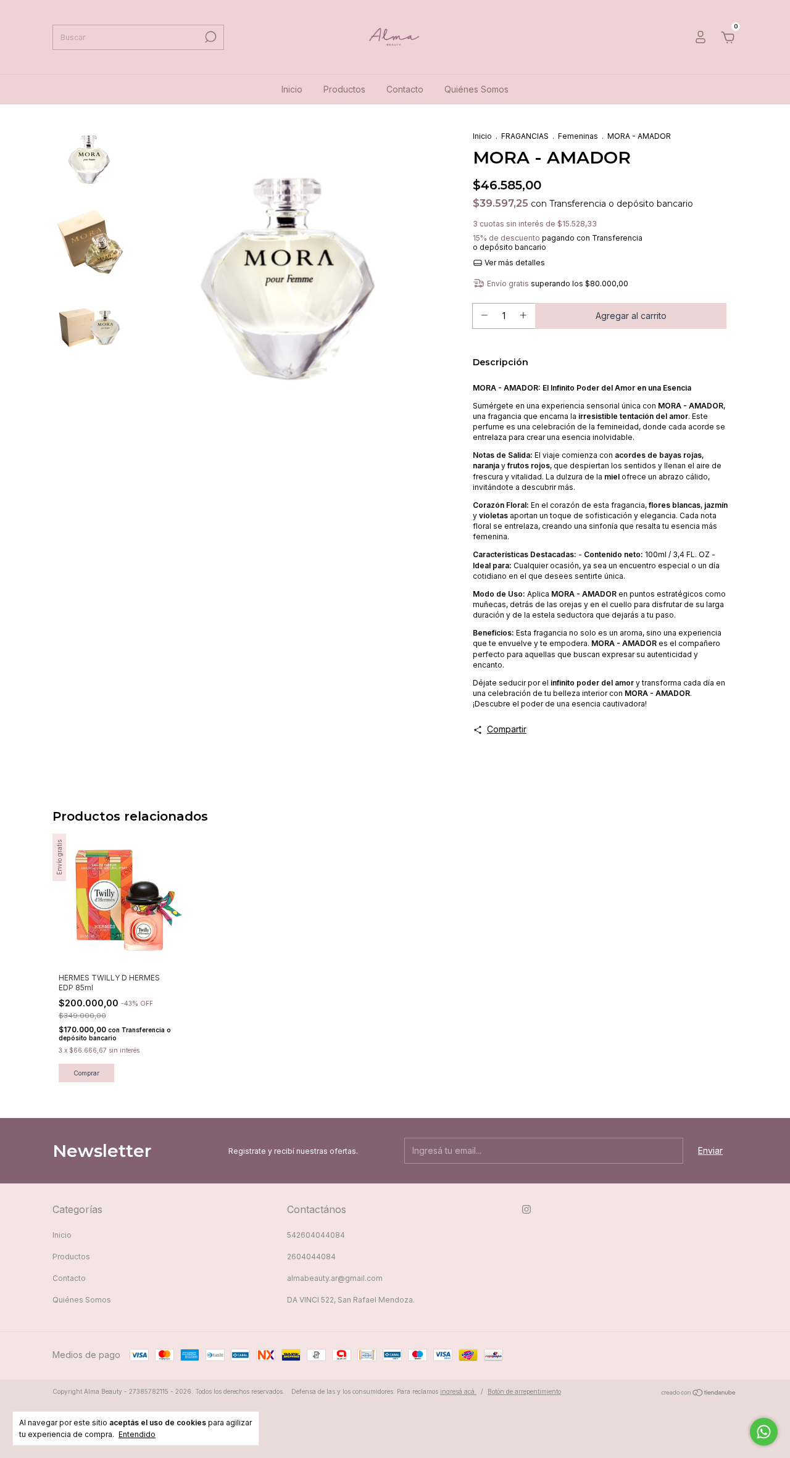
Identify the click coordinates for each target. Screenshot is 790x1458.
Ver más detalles (514, 262)
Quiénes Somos (476, 89)
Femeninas (578, 136)
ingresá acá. (458, 1391)
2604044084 (311, 1256)
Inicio (291, 89)
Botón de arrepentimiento (524, 1391)
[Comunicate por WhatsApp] (764, 1432)
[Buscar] (209, 37)
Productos (344, 89)
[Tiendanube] (699, 1393)
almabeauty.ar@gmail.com (335, 1278)
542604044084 (316, 1235)
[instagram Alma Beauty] (526, 1209)
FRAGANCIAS (525, 136)
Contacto (404, 89)
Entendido (137, 1434)
